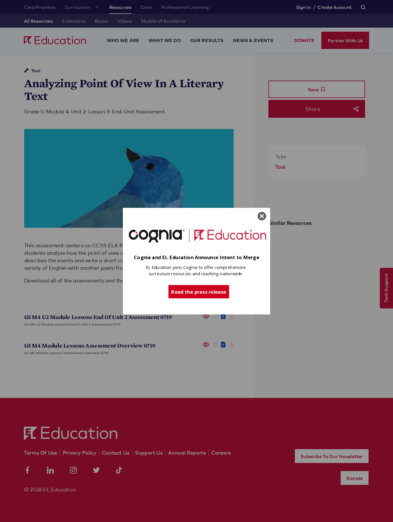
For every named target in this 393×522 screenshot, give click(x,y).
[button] (196, 257)
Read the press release (198, 291)
